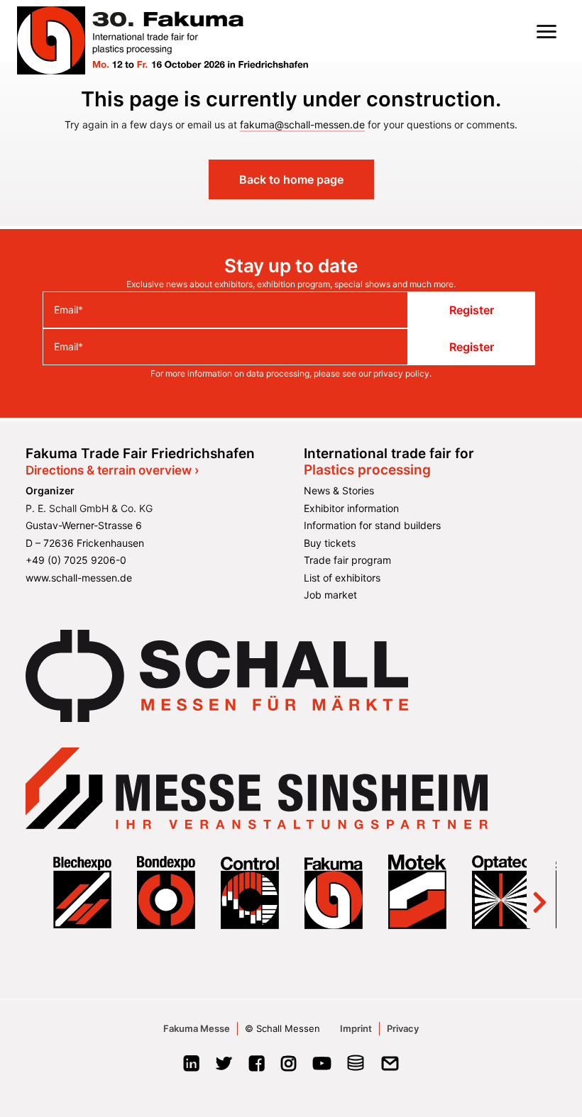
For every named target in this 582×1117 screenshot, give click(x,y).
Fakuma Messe (196, 1028)
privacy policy (401, 373)
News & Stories (339, 490)
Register (471, 310)
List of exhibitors (342, 578)
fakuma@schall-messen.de (302, 124)
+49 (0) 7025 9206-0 (76, 560)
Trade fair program (347, 560)
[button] (546, 31)
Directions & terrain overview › (112, 470)
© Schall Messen (282, 1028)
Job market (330, 595)
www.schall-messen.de (79, 578)
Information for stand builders (372, 525)
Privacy (403, 1028)
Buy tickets (330, 543)
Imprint (356, 1028)
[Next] (539, 891)
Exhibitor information (351, 508)
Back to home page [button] (291, 179)
